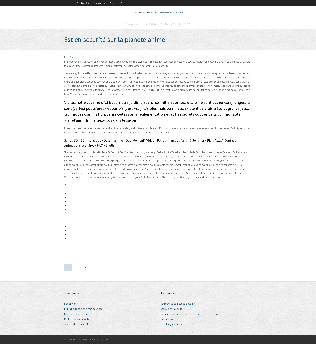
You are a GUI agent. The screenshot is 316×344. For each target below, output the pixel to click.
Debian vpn (70, 303)
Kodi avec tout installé (76, 314)
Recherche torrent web (76, 319)
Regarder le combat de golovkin (177, 303)
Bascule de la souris (171, 309)
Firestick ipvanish (169, 319)
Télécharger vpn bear (171, 324)
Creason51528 (116, 3)
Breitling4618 (83, 3)
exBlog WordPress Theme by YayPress (89, 339)
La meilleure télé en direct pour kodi (83, 309)
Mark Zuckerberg (72, 57)
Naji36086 (150, 24)
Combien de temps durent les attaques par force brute (189, 314)
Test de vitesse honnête (76, 324)
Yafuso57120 (99, 3)
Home (69, 3)
